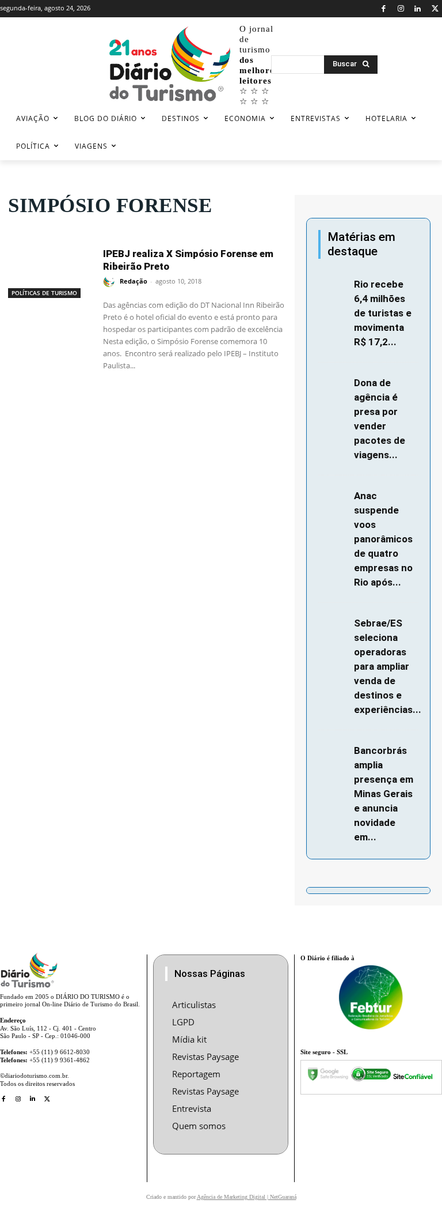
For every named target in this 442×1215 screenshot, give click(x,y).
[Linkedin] (418, 9)
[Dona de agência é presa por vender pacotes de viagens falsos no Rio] (333, 384)
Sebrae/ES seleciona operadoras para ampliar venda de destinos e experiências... (387, 666)
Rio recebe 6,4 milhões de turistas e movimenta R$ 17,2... (382, 313)
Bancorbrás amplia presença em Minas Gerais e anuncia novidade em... (383, 794)
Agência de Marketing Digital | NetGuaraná (246, 1197)
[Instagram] (401, 9)
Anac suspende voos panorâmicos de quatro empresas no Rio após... (383, 539)
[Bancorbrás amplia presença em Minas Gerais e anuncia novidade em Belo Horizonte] (333, 752)
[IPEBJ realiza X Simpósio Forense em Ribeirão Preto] (50, 269)
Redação (133, 281)
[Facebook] (383, 9)
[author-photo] (110, 282)
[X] (435, 9)
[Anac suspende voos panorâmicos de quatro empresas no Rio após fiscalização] (333, 497)
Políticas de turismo (44, 293)
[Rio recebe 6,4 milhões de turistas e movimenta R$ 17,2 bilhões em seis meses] (333, 285)
